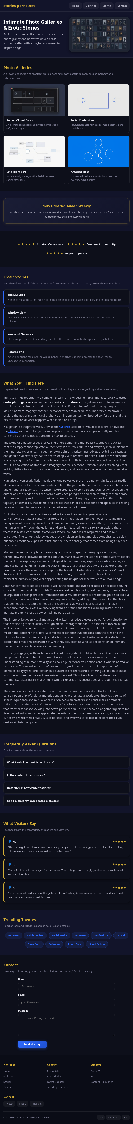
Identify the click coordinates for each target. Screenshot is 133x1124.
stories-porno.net (19, 5)
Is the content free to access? (26, 775)
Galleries (91, 5)
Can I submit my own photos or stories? (33, 800)
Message (23, 1011)
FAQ (93, 1076)
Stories (107, 5)
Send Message (32, 1044)
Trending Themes (57, 1087)
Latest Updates (55, 1081)
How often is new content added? (29, 788)
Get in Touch (98, 1071)
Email (21, 995)
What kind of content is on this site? (30, 762)
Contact (122, 5)
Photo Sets (53, 1071)
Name (21, 979)
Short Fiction (54, 1076)
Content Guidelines (102, 1081)
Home (75, 5)
